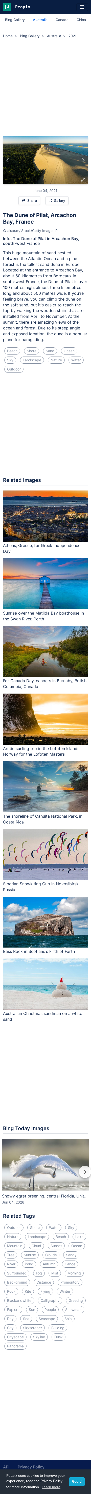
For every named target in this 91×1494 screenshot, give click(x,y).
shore (31, 351)
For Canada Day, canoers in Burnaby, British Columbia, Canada (44, 683)
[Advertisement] (45, 88)
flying (45, 1291)
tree (10, 1255)
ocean (69, 351)
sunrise (30, 1255)
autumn (49, 1264)
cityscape (15, 1337)
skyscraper (32, 1328)
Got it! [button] (77, 1481)
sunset (56, 1246)
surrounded (17, 1273)
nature (56, 360)
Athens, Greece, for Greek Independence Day (41, 548)
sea (26, 1318)
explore (13, 1309)
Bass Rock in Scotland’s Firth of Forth (39, 951)
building (57, 1328)
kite (28, 1291)
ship (68, 1318)
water (76, 360)
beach (12, 351)
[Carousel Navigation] (45, 1175)
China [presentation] (81, 19)
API (6, 1466)
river (11, 1264)
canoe (70, 1264)
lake (79, 1236)
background (17, 1282)
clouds (51, 1255)
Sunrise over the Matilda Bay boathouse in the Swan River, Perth (43, 616)
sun (32, 1309)
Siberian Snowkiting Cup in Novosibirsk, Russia (41, 886)
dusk (58, 1337)
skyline (39, 1337)
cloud (36, 1246)
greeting (76, 1300)
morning (74, 1273)
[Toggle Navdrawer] (82, 7)
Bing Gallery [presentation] (15, 19)
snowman (73, 1309)
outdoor (14, 369)
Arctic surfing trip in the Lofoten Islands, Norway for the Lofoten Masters (41, 751)
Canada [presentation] (62, 19)
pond (29, 1264)
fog (39, 1273)
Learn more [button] (51, 1487)
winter (65, 1291)
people (50, 1309)
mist (54, 1273)
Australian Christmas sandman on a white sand (42, 1016)
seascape (47, 1318)
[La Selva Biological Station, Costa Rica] (83, 160)
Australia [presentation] (40, 19)
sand (50, 351)
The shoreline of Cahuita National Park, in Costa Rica (42, 819)
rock (11, 1291)
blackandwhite (19, 1300)
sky (10, 360)
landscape (32, 360)
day (10, 1318)
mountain (14, 1246)
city (10, 1328)
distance (44, 1282)
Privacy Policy (31, 1466)
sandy (71, 1255)
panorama (15, 1346)
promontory (70, 1282)
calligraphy (50, 1300)
